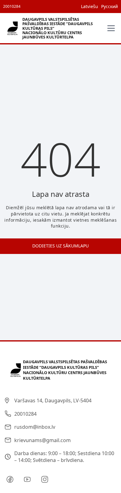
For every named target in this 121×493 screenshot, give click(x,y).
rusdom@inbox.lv (34, 426)
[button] (110, 28)
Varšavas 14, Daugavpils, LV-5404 (53, 400)
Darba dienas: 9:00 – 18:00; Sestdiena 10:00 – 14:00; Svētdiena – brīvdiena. (64, 457)
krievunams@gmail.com (42, 440)
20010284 (11, 6)
